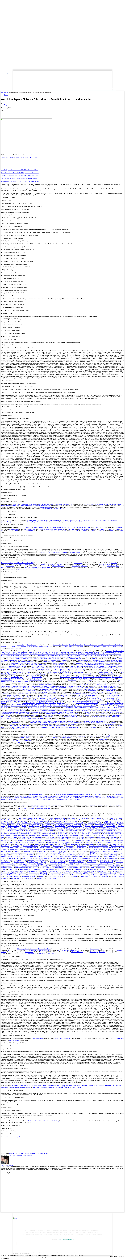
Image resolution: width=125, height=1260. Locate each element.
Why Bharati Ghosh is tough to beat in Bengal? (19, 1155)
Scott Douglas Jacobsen (7, 105)
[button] (112, 88)
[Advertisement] (77, 79)
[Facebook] (3, 113)
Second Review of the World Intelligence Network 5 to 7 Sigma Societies (28, 1153)
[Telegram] (28, 113)
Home (2, 92)
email (64, 1169)
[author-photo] (5, 1163)
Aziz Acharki (9, 1136)
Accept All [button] (121, 1256)
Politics (6, 92)
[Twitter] (9, 113)
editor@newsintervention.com (66, 1239)
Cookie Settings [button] (114, 1256)
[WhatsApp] (22, 113)
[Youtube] (33, 1243)
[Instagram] (19, 1243)
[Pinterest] (16, 113)
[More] (34, 113)
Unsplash (17, 1136)
